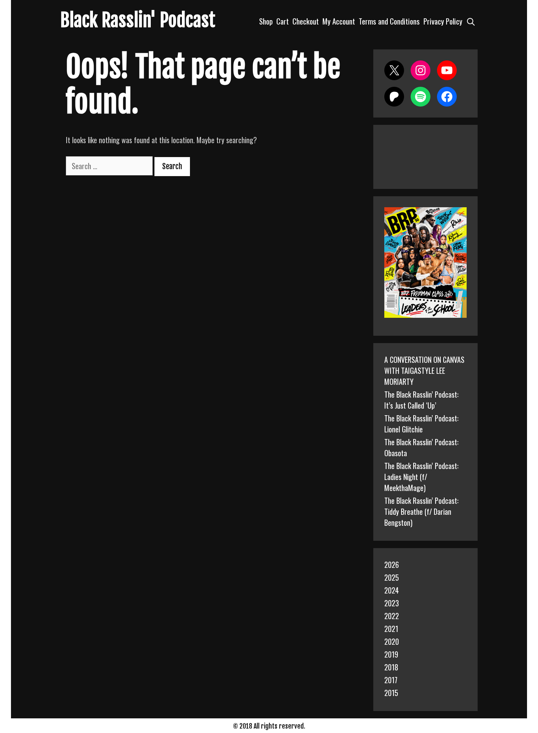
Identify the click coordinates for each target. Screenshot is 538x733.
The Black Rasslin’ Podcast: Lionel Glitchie (421, 424)
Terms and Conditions (389, 21)
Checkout (305, 21)
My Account (338, 21)
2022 (391, 615)
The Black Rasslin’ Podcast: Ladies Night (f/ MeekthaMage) (421, 476)
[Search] (471, 21)
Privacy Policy (442, 21)
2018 (391, 667)
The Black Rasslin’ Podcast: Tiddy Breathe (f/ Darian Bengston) (421, 511)
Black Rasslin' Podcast (137, 20)
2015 (391, 692)
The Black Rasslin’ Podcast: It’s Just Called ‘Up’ (421, 400)
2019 (391, 654)
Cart (282, 21)
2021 (391, 628)
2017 (390, 679)
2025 (391, 577)
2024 (391, 590)
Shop (266, 21)
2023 (391, 603)
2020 (391, 641)
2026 (391, 564)
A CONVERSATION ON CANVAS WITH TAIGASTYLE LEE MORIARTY (424, 370)
